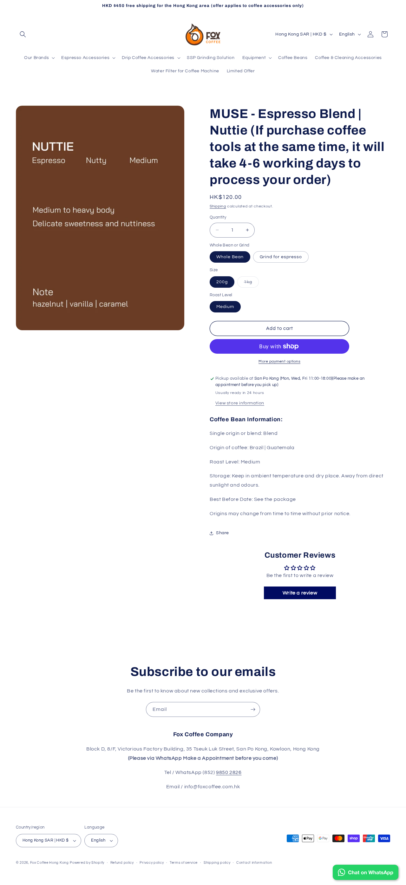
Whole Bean (230, 257)
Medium (225, 307)
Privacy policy (152, 862)
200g (222, 282)
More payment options (279, 361)
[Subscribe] (253, 709)
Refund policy (122, 862)
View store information (239, 403)
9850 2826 (228, 772)
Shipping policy (217, 862)
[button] (23, 34)
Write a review (300, 592)
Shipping (218, 206)
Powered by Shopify (87, 862)
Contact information (254, 862)
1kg (251, 283)
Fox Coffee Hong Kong (49, 862)
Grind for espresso (281, 257)
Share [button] (222, 533)
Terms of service (184, 862)
